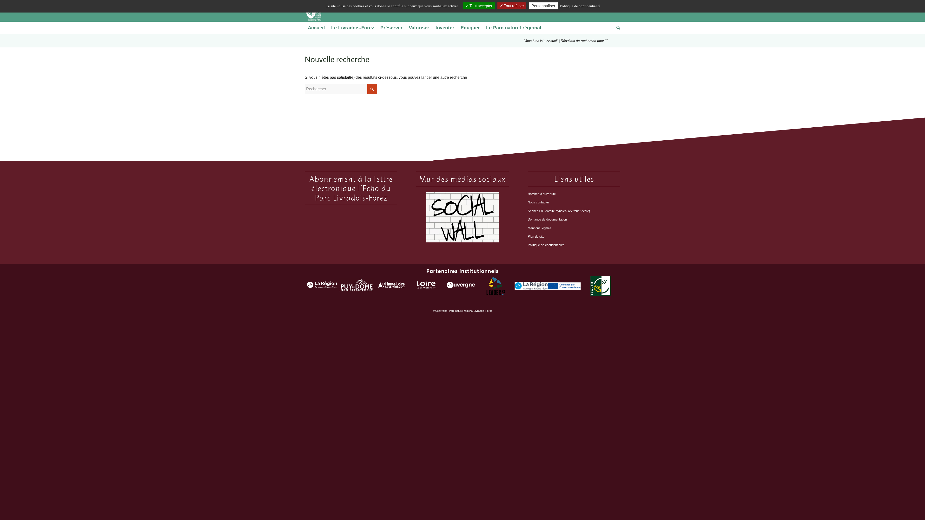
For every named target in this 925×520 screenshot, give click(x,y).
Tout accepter (480, 6)
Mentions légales (539, 228)
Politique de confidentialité (546, 245)
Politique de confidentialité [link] (580, 6)
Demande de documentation (547, 219)
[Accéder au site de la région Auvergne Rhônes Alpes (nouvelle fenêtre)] (322, 286)
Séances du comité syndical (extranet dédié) (559, 211)
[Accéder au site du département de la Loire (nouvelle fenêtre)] (426, 286)
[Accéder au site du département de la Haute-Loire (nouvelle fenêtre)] (391, 286)
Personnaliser (543, 6)
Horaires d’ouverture (542, 194)
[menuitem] (316, 28)
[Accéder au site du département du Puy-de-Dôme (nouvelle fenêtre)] (356, 286)
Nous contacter (538, 202)
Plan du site (536, 236)
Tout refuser (513, 6)
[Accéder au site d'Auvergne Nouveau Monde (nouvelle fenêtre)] (461, 286)
